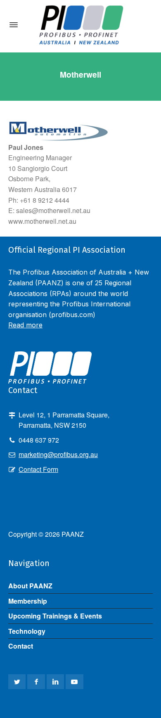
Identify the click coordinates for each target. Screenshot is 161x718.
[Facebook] (36, 681)
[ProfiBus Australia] (80, 24)
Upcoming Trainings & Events (55, 616)
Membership (27, 601)
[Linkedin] (55, 681)
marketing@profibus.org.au (58, 454)
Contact (20, 646)
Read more (25, 325)
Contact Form (38, 469)
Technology (26, 631)
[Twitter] (17, 681)
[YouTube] (74, 681)
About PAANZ (30, 585)
